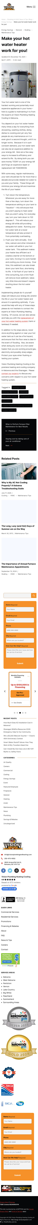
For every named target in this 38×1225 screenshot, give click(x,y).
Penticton (7, 983)
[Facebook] (3, 870)
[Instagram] (16, 870)
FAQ (3, 935)
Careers (6, 766)
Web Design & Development (20, 1219)
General (19, 30)
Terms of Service (17, 1211)
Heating (28, 30)
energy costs (18, 387)
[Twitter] (10, 870)
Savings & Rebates (11, 819)
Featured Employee (11, 787)
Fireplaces (7, 791)
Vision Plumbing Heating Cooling (17, 406)
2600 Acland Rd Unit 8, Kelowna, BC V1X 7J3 (12, 863)
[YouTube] (23, 870)
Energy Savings (8, 30)
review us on (8, 889)
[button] (5, 691)
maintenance (26, 396)
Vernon (6, 986)
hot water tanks (10, 396)
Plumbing (7, 815)
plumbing (7, 401)
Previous (12, 431)
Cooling (5, 496)
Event (6, 783)
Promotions (6, 921)
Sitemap (12, 1202)
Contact (4, 949)
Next (7, 445)
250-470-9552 (9, 858)
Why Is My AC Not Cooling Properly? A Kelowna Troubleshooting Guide (14, 485)
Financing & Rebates (10, 926)
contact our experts (10, 373)
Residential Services (9, 917)
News (6, 811)
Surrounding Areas (11, 1002)
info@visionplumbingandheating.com (18, 855)
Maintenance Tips (8, 33)
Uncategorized (9, 824)
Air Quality (7, 762)
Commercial (8, 770)
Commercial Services (10, 912)
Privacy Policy (4, 1202)
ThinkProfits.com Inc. (10, 1222)
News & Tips (6, 940)
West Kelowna (9, 980)
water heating (9, 410)
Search (33, 595)
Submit (20, 663)
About (3, 931)
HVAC (13, 496)
